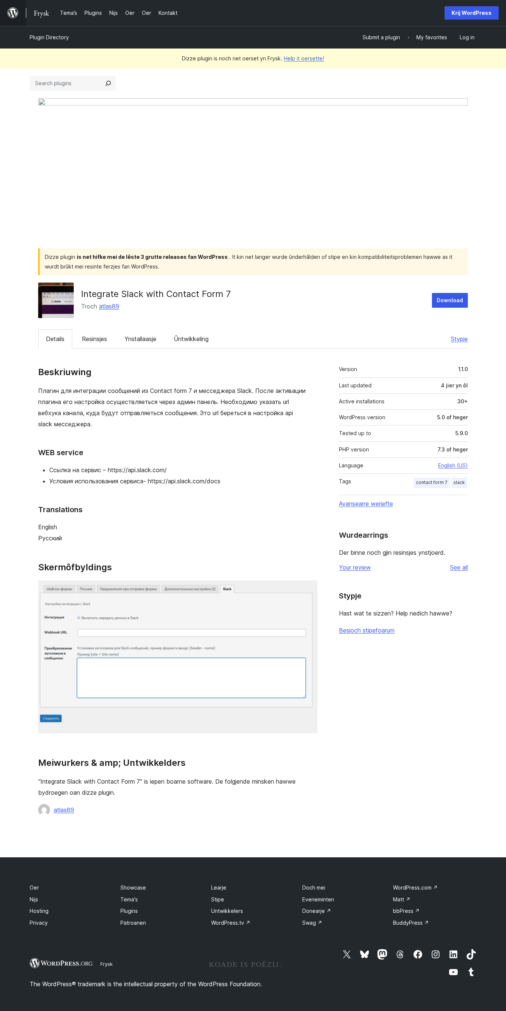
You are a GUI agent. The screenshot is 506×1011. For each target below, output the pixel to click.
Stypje (459, 339)
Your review (355, 567)
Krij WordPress (472, 13)
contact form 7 (431, 482)
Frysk (106, 964)
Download (450, 300)
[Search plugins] (108, 83)
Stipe (217, 899)
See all (459, 567)
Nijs (34, 899)
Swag (312, 923)
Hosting (39, 911)
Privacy (39, 923)
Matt (401, 899)
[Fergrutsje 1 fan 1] (307, 590)
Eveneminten (318, 899)
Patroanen (133, 923)
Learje (218, 887)
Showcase (133, 887)
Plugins (129, 911)
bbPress (406, 911)
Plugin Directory (49, 37)
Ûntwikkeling (191, 339)
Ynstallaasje (140, 339)
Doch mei (313, 887)
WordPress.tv (230, 923)
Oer (34, 887)
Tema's (129, 899)
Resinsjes (94, 339)
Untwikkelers (227, 911)
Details (55, 339)
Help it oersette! (304, 58)
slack (459, 482)
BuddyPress (411, 923)
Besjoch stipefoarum (367, 630)
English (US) (453, 465)
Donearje (316, 911)
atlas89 (109, 306)
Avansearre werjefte (366, 503)
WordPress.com (415, 887)
